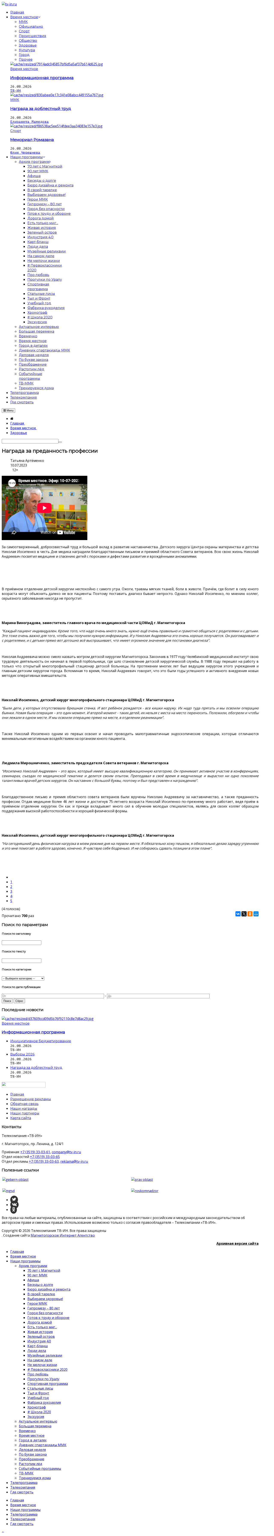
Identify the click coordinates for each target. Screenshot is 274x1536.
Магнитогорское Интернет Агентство (63, 1235)
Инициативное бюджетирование (40, 1041)
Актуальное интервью (38, 1421)
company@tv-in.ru (66, 1152)
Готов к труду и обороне (48, 1317)
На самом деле (39, 1360)
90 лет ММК (37, 1275)
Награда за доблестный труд (40, 108)
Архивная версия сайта (237, 1243)
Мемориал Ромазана (32, 139)
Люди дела (36, 1350)
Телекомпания (22, 1487)
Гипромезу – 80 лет (43, 1308)
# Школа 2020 (39, 1412)
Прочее (26, 59)
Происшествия (32, 36)
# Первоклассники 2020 (47, 1369)
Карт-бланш (37, 1346)
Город (24, 55)
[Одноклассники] (250, 913)
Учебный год (38, 1397)
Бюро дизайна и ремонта (48, 1289)
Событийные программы (40, 1468)
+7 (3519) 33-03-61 (35, 1152)
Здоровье (28, 45)
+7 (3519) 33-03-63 (44, 1161)
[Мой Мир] (256, 913)
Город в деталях (32, 1440)
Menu (9, 410)
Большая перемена (35, 1426)
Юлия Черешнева (25, 153)
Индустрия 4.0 (39, 1341)
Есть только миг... (42, 1327)
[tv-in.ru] (9, 4)
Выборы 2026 (22, 1054)
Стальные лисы (40, 1388)
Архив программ (33, 1265)
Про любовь (37, 1374)
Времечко (27, 1430)
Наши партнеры (24, 1113)
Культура (27, 50)
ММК (23, 22)
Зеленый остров (41, 1336)
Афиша (33, 1280)
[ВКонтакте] (238, 913)
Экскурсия (35, 1416)
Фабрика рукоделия (44, 1402)
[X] (244, 913)
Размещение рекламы (30, 1099)
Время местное (24, 69)
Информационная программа (42, 77)
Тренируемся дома (35, 1478)
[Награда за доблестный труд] (56, 95)
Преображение (31, 1459)
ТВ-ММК (26, 1473)
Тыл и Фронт (38, 1393)
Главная (17, 1251)
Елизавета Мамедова (29, 122)
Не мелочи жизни (42, 1364)
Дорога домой (39, 1322)
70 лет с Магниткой (43, 1270)
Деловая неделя (32, 1449)
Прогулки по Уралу (43, 1379)
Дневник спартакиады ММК (42, 1445)
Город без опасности (45, 1313)
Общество (28, 41)
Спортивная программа (47, 1383)
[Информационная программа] (56, 64)
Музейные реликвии (44, 1355)
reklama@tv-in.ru (74, 1161)
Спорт (24, 31)
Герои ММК (37, 1303)
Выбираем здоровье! (45, 1298)
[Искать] (60, 442)
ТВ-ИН (15, 91)
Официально (31, 26)
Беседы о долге (40, 1284)
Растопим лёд (30, 1463)
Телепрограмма (23, 1482)
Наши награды (23, 1109)
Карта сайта (20, 1118)
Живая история (40, 1331)
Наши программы (25, 1261)
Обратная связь (24, 1104)
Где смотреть (21, 1492)
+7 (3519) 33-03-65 (45, 1156)
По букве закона (33, 1454)
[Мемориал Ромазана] (56, 126)
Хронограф (36, 1407)
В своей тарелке (41, 1294)
